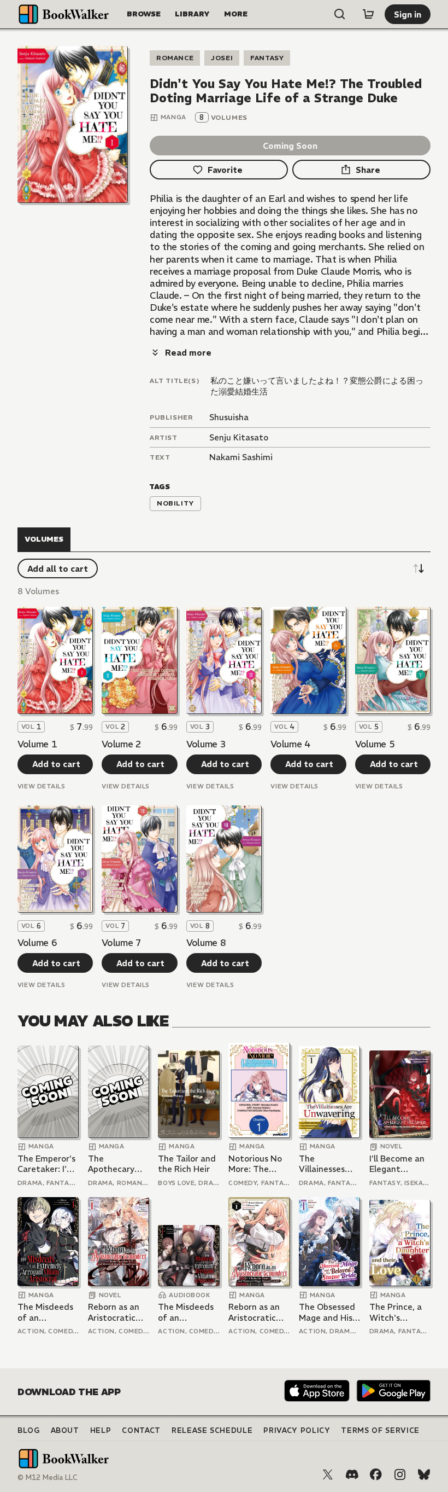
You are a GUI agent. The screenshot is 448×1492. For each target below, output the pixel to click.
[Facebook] (375, 1474)
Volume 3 (206, 744)
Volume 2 (121, 744)
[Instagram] (399, 1474)
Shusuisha (229, 417)
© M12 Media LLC (47, 1477)
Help (100, 1430)
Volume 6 (37, 943)
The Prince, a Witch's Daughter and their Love (397, 1312)
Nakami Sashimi (241, 457)
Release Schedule (212, 1430)
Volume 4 (290, 744)
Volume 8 (206, 943)
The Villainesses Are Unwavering (322, 1164)
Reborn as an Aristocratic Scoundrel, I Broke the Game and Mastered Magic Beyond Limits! (116, 1312)
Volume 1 (37, 744)
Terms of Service (380, 1430)
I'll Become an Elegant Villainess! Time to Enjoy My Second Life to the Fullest (397, 1164)
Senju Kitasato (238, 437)
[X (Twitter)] (327, 1474)
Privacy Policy (296, 1430)
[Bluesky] (424, 1474)
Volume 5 (374, 744)
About (65, 1430)
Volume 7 (121, 943)
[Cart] (368, 14)
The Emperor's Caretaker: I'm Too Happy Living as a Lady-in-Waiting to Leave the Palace (46, 1164)
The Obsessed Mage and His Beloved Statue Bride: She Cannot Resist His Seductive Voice (327, 1312)
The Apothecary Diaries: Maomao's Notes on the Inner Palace (114, 1164)
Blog (28, 1430)
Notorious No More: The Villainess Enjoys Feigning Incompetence (259, 1164)
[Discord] (351, 1474)
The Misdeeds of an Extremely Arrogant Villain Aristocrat (45, 1312)
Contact (141, 1430)
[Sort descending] (418, 568)
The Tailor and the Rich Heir (187, 1164)
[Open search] (340, 14)
